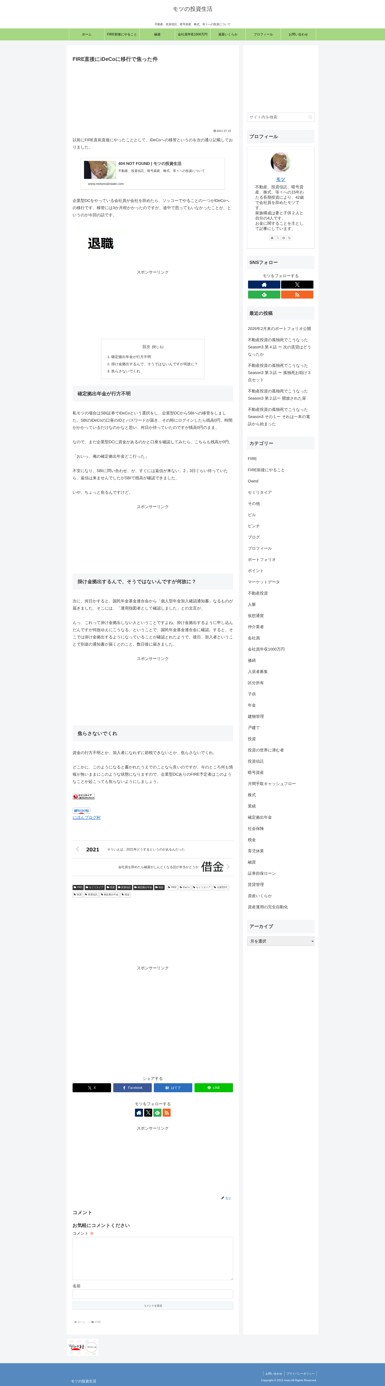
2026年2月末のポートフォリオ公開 (279, 328)
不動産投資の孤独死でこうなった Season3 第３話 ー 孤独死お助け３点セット (279, 372)
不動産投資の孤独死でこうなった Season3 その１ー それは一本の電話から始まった (279, 416)
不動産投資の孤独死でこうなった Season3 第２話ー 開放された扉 (278, 394)
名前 (77, 1286)
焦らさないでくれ (125, 371)
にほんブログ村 (87, 817)
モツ (280, 179)
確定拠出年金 (145, 887)
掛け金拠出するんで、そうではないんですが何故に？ (154, 364)
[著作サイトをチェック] (139, 1113)
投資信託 (126, 887)
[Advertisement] (153, 94)
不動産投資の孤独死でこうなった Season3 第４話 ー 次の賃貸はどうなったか (279, 347)
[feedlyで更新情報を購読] (157, 1113)
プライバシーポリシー (301, 1373)
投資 (112, 887)
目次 (146, 346)
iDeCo (186, 887)
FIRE (79, 887)
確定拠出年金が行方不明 (131, 357)
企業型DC (222, 887)
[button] (310, 117)
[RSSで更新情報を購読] (167, 1113)
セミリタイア (96, 887)
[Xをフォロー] (148, 1113)
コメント (83, 1233)
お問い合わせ (273, 1373)
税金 (161, 887)
